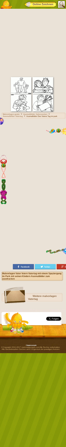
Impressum (31, 345)
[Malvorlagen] (6, 4)
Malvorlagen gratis (11, 114)
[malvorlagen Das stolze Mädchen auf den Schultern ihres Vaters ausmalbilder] (21, 111)
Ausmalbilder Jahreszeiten (35, 114)
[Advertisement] (33, 42)
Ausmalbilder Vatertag (13, 116)
